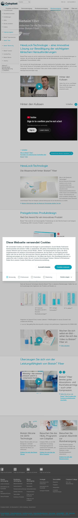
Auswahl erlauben (44, 267)
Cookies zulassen (63, 267)
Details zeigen (64, 277)
